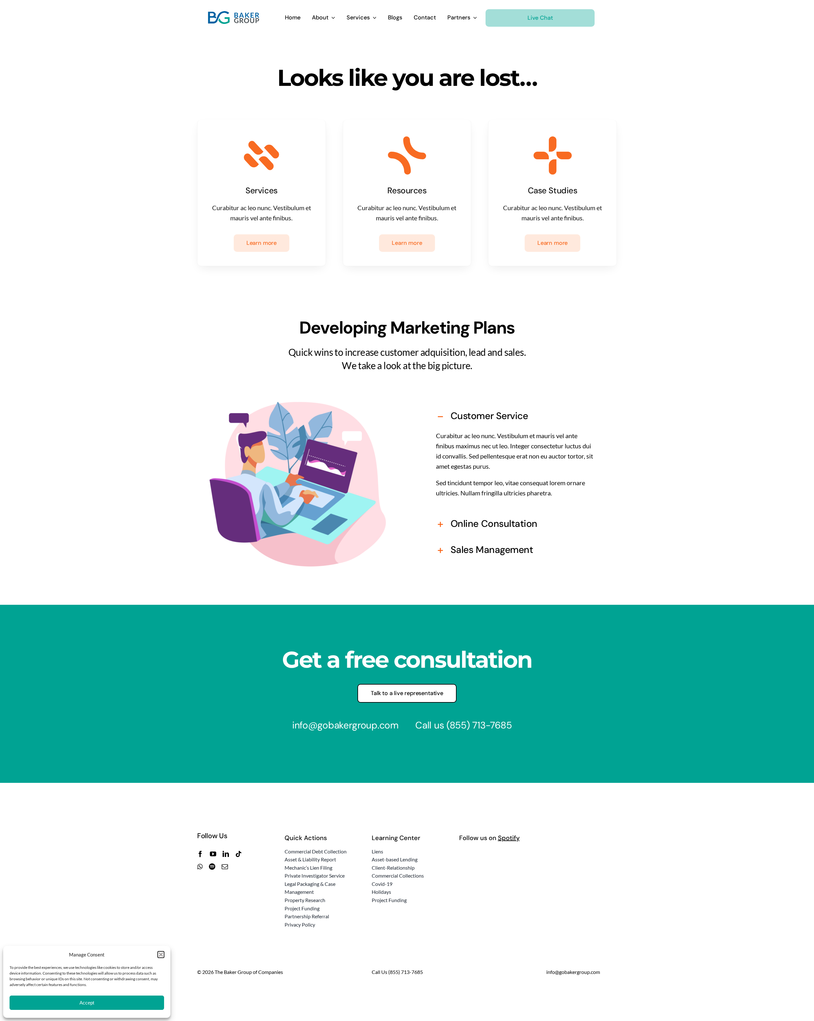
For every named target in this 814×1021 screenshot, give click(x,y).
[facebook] (200, 854)
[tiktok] (238, 854)
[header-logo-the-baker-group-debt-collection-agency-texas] (234, 14)
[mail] (225, 867)
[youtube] (213, 854)
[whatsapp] (200, 867)
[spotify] (212, 867)
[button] (161, 954)
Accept (86, 1002)
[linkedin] (226, 854)
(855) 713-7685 (479, 725)
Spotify (509, 838)
